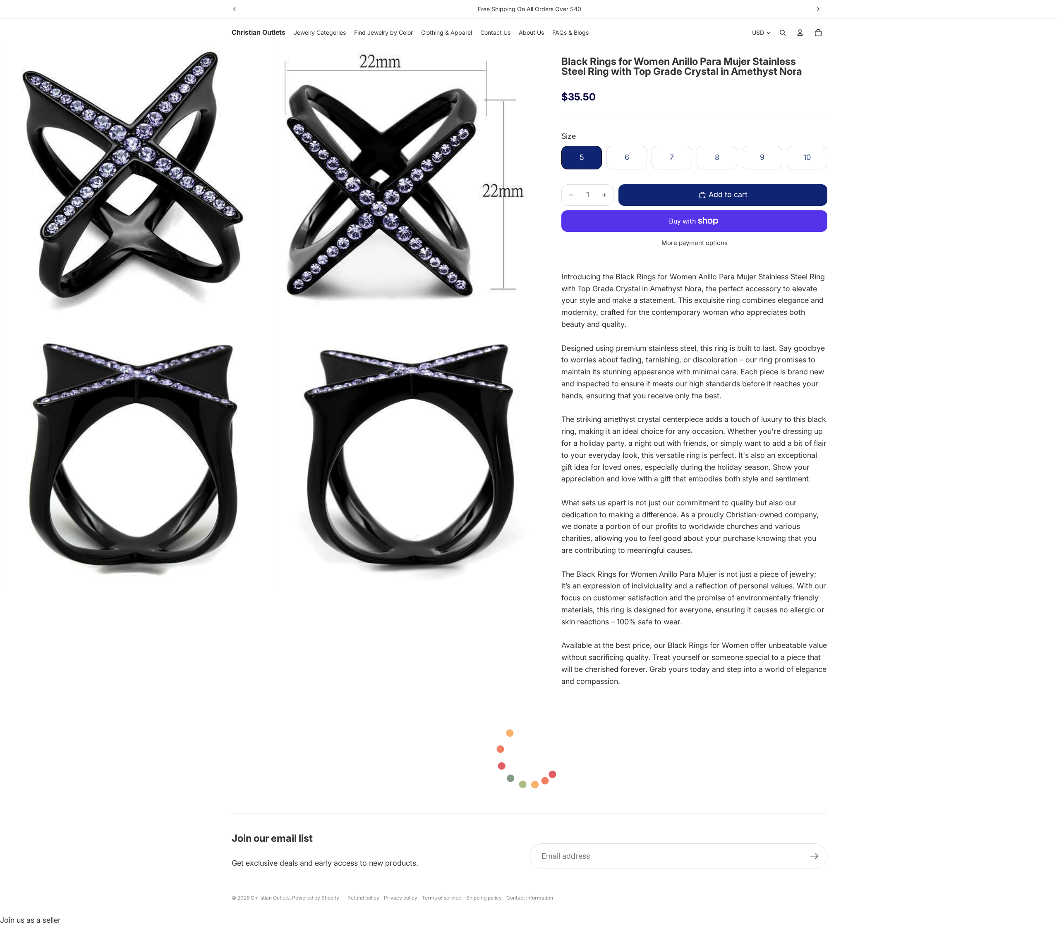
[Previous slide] (234, 9)
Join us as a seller (30, 920)
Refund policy (363, 898)
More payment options (694, 243)
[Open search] (783, 33)
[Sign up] (814, 856)
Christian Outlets (270, 898)
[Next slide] (818, 9)
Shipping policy (484, 898)
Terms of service (441, 898)
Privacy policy (400, 898)
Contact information (529, 898)
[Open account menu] (800, 33)
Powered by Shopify (315, 898)
